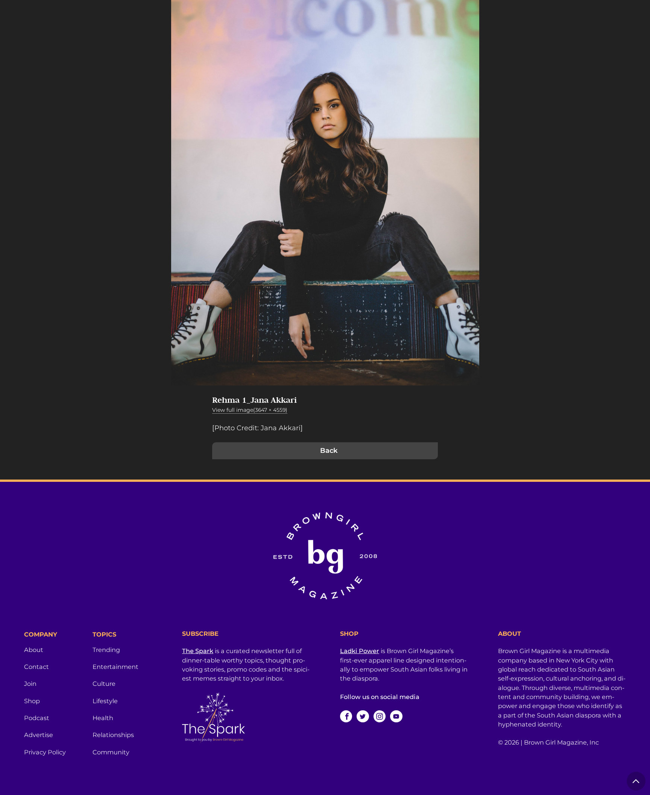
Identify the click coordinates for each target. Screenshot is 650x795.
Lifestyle (105, 701)
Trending (106, 649)
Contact (36, 666)
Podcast (36, 718)
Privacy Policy (45, 752)
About (33, 649)
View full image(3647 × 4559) (249, 410)
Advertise (38, 735)
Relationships (113, 735)
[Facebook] (346, 716)
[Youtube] (396, 716)
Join (30, 683)
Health (103, 718)
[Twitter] (363, 716)
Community (111, 752)
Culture (104, 683)
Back (328, 450)
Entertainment (115, 666)
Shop (32, 701)
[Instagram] (380, 716)
